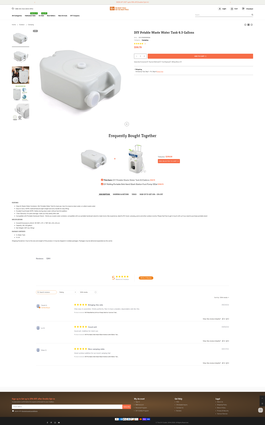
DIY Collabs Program (142, 411)
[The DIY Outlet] (119, 8)
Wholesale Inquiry (181, 405)
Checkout (249, 9)
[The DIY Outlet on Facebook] (47, 422)
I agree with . (26, 411)
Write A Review (146, 278)
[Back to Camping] (248, 24)
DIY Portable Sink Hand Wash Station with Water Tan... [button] (102, 334)
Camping (145, 40)
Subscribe (126, 407)
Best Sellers (51, 16)
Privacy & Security (223, 411)
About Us (220, 402)
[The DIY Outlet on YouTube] (59, 422)
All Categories (17, 16)
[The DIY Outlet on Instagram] (55, 422)
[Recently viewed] (262, 403)
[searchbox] (46, 292)
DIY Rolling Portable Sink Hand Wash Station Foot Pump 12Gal (130, 184)
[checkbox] (88, 292)
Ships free (160, 71)
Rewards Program (141, 408)
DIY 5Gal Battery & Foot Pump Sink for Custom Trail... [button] (101, 312)
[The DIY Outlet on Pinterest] (51, 422)
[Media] (127, 124)
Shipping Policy (222, 405)
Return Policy (221, 408)
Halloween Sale (30, 16)
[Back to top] (262, 398)
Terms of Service (222, 414)
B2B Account (140, 405)
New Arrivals (62, 16)
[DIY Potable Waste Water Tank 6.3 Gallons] (20, 38)
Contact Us (179, 408)
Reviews (178, 411)
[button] (37, 78)
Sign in (138, 402)
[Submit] (252, 15)
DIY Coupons (75, 16)
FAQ (177, 402)
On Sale (41, 16)
